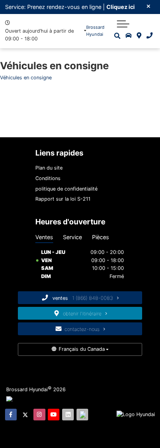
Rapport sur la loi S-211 (62, 199)
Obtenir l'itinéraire (83, 314)
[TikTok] (82, 414)
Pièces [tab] (100, 237)
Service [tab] (72, 237)
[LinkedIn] (68, 414)
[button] (123, 23)
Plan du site (49, 168)
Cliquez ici (120, 7)
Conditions (48, 178)
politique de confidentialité (66, 189)
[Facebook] (11, 414)
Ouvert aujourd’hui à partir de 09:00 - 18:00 (39, 35)
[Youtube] (53, 414)
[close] (148, 5)
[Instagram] (39, 414)
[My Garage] (128, 35)
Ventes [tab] (44, 237)
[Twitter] (25, 414)
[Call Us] (149, 35)
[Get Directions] (139, 35)
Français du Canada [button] (82, 349)
